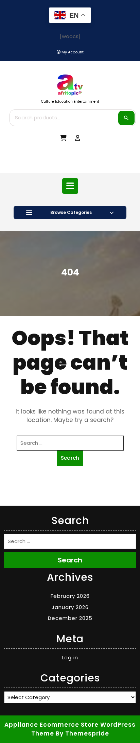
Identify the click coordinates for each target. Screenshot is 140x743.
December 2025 (70, 618)
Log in (70, 657)
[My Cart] (63, 138)
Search (126, 118)
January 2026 (70, 607)
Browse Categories (71, 212)
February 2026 (70, 596)
